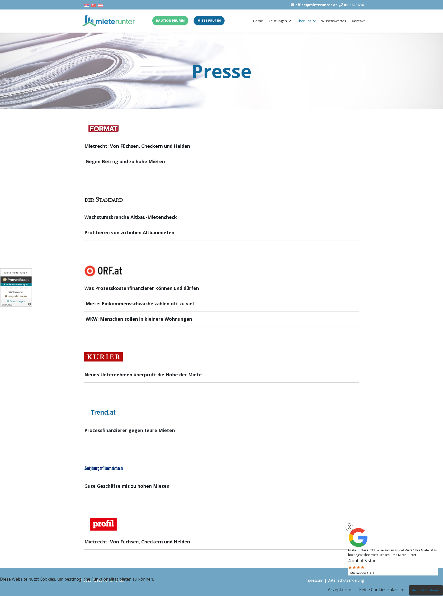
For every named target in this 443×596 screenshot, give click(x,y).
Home (258, 20)
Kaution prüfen (170, 20)
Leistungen (278, 20)
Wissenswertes (333, 20)
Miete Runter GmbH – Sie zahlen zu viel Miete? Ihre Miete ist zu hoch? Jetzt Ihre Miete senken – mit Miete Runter (392, 552)
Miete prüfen (209, 20)
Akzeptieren (339, 589)
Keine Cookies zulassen (381, 589)
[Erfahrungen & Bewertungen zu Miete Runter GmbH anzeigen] (16, 287)
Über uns (304, 20)
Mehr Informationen (425, 590)
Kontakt (358, 20)
